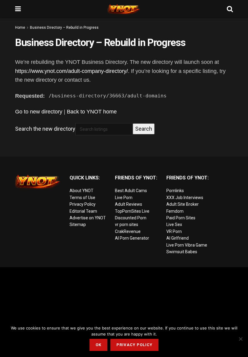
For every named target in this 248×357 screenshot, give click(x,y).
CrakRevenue (128, 231)
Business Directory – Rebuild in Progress (64, 27)
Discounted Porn (130, 217)
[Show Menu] (18, 9)
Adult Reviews (128, 204)
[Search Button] (230, 9)
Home (20, 27)
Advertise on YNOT (88, 217)
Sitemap (78, 224)
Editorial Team (83, 211)
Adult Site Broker (182, 204)
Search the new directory (45, 129)
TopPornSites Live (132, 211)
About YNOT (81, 190)
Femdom (175, 211)
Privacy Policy (83, 204)
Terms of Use (82, 197)
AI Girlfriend (177, 238)
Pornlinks (175, 190)
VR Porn (174, 231)
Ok (98, 344)
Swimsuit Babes (181, 251)
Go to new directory (38, 112)
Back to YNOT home (92, 112)
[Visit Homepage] (124, 9)
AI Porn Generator (132, 238)
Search (143, 129)
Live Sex (174, 224)
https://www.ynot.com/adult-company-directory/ (71, 71)
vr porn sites (126, 224)
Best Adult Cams (131, 190)
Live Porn (123, 197)
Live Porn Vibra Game (186, 245)
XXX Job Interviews (184, 197)
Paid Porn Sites (180, 217)
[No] (240, 339)
